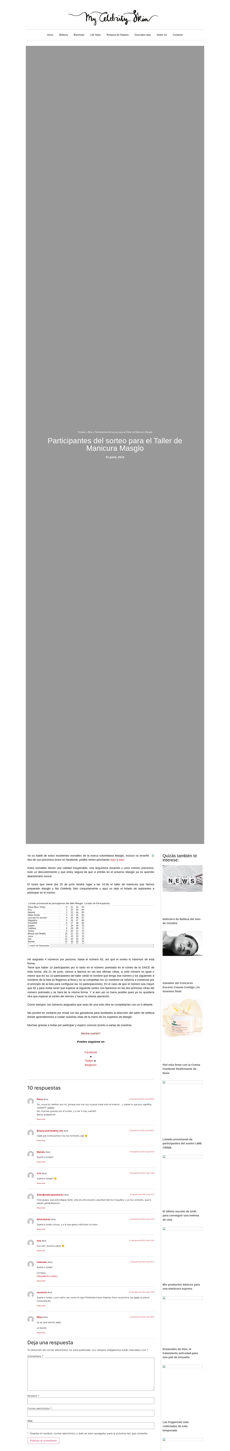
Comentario (35, 1356)
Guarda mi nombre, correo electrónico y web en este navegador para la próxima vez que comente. (89, 1433)
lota (39, 1240)
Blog (90, 432)
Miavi (40, 1317)
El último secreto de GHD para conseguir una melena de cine (181, 1215)
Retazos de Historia (118, 35)
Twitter (89, 1060)
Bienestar (79, 35)
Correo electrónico (39, 1408)
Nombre (33, 1396)
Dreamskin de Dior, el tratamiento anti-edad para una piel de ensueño (180, 1353)
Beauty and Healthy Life (50, 1130)
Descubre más (143, 35)
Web (30, 1421)
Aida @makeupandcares (50, 1194)
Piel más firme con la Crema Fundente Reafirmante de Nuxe (181, 1069)
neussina (42, 1292)
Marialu (41, 1152)
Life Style (95, 35)
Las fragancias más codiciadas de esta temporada (176, 1426)
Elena (40, 1099)
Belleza (63, 35)
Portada (81, 432)
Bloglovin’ (91, 1065)
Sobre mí (162, 35)
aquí (113, 859)
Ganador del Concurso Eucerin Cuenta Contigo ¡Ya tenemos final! (181, 987)
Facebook (91, 1052)
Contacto (178, 35)
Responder (41, 1119)
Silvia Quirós (43, 1219)
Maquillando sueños (47, 1276)
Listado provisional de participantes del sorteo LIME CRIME (182, 1143)
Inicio (50, 35)
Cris (39, 1173)
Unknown (42, 1262)
